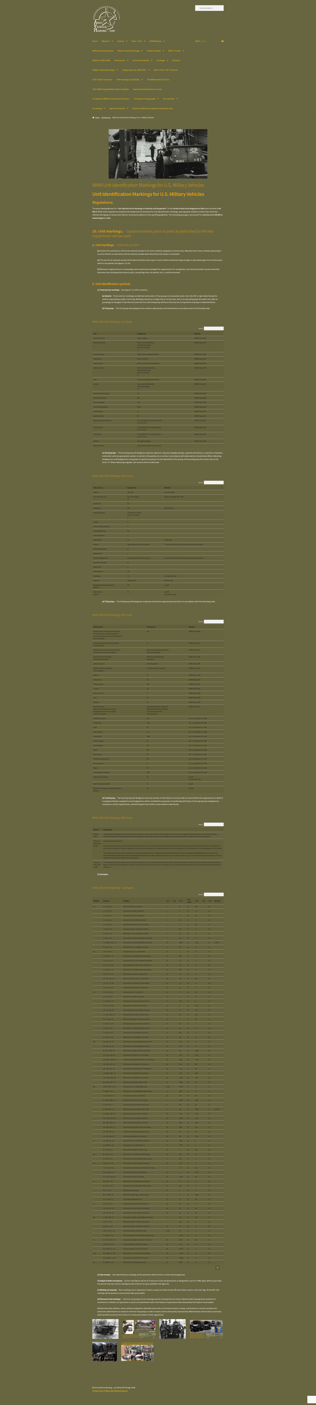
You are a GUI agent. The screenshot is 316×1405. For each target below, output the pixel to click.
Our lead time (169, 98)
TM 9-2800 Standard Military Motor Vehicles (110, 89)
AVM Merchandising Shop (102, 50)
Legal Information (117, 108)
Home (95, 41)
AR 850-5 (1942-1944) (101, 60)
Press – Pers (137, 41)
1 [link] (217, 1268)
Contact (120, 41)
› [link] (221, 1268)
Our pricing (97, 108)
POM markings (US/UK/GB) (128, 79)
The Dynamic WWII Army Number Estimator (110, 98)
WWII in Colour (174, 50)
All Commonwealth (141, 60)
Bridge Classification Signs (103, 70)
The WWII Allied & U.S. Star (158, 79)
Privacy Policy (98, 1390)
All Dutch (176, 60)
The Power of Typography (145, 98)
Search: (200, 328)
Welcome (106, 41)
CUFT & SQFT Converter (102, 79)
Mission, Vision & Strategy (128, 50)
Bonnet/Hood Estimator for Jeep (147, 89)
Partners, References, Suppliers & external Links (152, 108)
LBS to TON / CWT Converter (166, 70)
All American (119, 60)
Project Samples (154, 50)
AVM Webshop (155, 41)
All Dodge (161, 60)
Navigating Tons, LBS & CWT (134, 70)
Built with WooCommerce (117, 1390)
